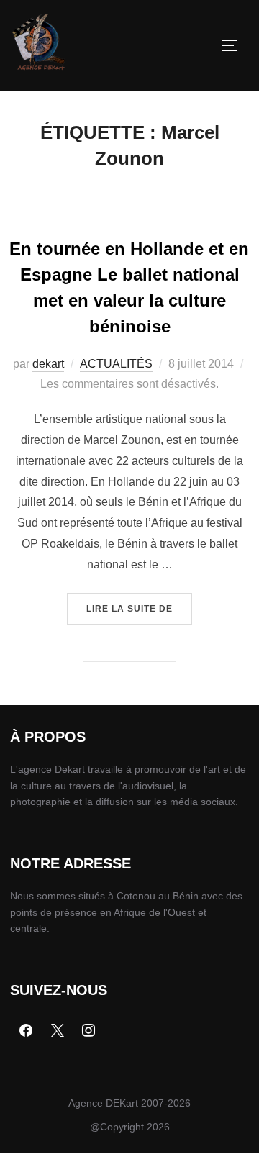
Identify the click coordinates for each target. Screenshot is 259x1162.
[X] (57, 1031)
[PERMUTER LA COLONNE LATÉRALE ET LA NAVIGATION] (234, 45)
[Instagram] (89, 1031)
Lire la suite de (139, 603)
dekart (48, 364)
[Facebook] (26, 1031)
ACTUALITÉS (116, 364)
